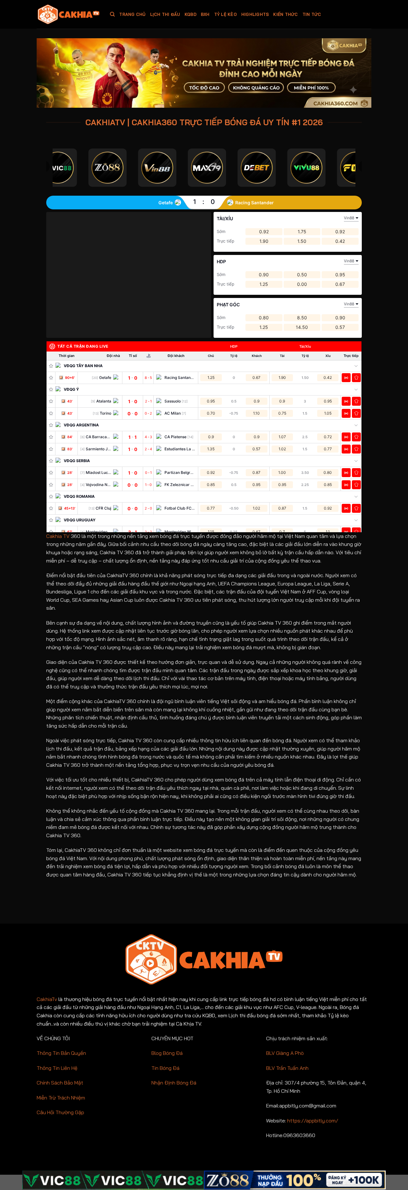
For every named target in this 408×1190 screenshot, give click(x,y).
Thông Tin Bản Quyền (61, 1053)
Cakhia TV (57, 536)
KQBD (190, 14)
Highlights (255, 14)
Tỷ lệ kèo (225, 14)
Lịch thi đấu (165, 14)
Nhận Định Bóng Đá (173, 1082)
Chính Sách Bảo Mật (60, 1082)
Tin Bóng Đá (165, 1068)
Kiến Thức (285, 14)
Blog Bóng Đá (167, 1053)
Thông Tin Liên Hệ (57, 1068)
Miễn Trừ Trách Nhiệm (61, 1097)
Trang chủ (132, 14)
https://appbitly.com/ (312, 1120)
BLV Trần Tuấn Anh (287, 1068)
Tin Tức (311, 14)
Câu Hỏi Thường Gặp (60, 1112)
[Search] (112, 14)
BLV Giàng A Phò (285, 1053)
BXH (205, 14)
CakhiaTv (47, 999)
